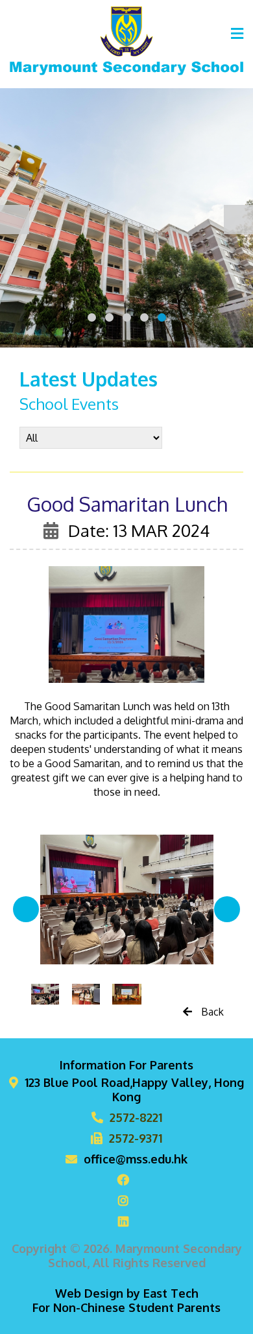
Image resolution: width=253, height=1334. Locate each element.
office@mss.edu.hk (135, 1159)
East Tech (171, 1293)
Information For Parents (126, 1065)
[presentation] (14, 219)
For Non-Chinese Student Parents (126, 1307)
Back (211, 1011)
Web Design (89, 1293)
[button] (92, 317)
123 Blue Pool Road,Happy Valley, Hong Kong (134, 1089)
